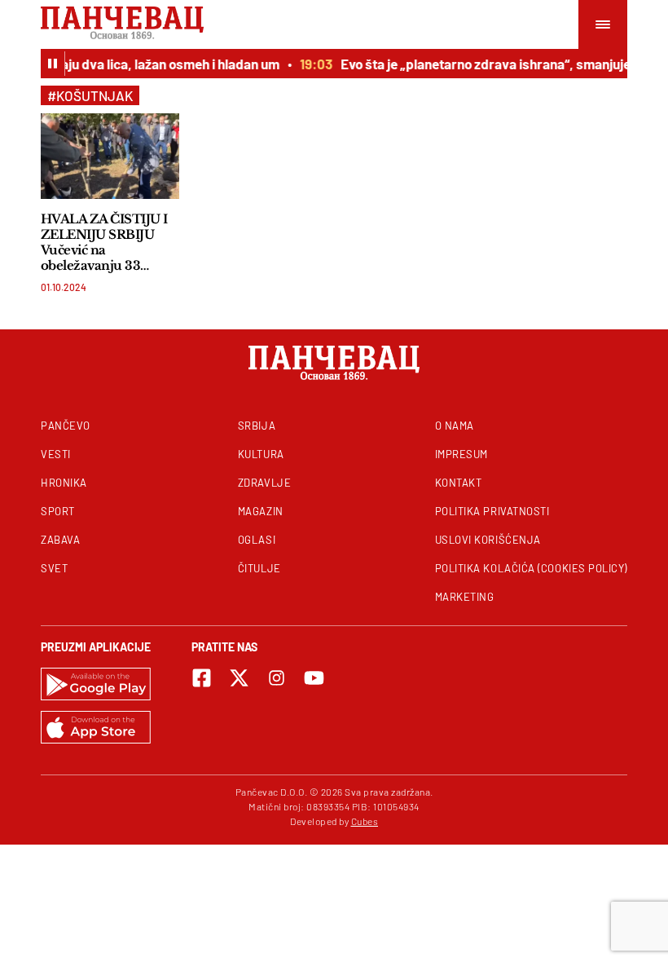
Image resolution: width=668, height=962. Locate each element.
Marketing (464, 596)
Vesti (56, 454)
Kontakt (458, 482)
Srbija (256, 425)
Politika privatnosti (492, 511)
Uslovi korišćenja (488, 539)
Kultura (261, 454)
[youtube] (314, 678)
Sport (58, 511)
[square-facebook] (201, 678)
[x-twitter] (239, 678)
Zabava (60, 539)
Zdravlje (264, 482)
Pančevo (65, 425)
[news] (110, 156)
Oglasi (256, 539)
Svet (54, 568)
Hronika (64, 482)
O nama (454, 425)
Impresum (461, 454)
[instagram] (276, 678)
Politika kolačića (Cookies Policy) (531, 568)
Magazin (260, 511)
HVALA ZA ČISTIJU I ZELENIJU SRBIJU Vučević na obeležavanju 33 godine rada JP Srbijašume (104, 242)
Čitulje (259, 568)
